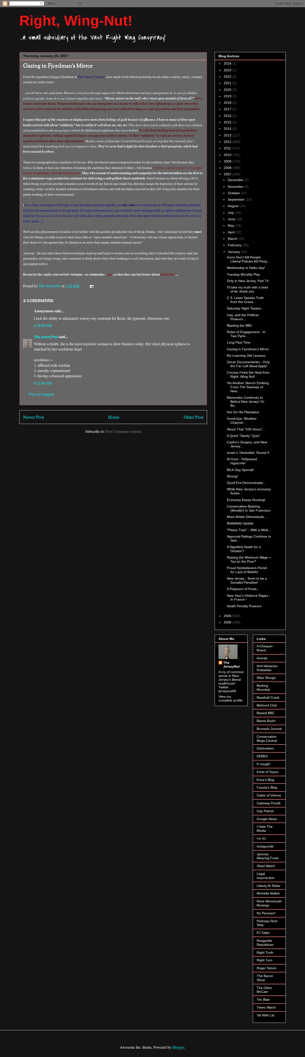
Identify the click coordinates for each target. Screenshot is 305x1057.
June (232, 219)
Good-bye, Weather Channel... (242, 420)
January (234, 252)
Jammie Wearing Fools (268, 856)
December (236, 180)
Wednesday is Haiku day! (246, 268)
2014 (228, 129)
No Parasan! (266, 913)
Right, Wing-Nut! (75, 21)
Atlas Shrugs (266, 678)
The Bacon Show (265, 978)
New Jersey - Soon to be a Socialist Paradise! (247, 580)
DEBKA (262, 756)
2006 (228, 616)
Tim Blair (263, 999)
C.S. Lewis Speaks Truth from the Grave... (245, 300)
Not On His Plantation (243, 412)
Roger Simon (266, 968)
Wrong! (232, 476)
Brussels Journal (269, 729)
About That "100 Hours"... (246, 429)
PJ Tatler (263, 933)
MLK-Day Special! (240, 470)
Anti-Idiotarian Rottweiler (267, 668)
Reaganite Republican (265, 943)
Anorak (262, 658)
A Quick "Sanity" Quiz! (243, 436)
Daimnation (265, 748)
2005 (228, 622)
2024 (228, 63)
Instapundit (265, 846)
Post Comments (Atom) (123, 431)
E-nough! (263, 764)
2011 (228, 148)
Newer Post (33, 417)
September (236, 199)
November (236, 186)
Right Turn (264, 960)
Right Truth (265, 952)
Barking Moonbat (263, 687)
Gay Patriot (265, 811)
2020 (228, 90)
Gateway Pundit (268, 803)
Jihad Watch (266, 866)
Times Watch (266, 1007)
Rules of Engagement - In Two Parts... (246, 334)
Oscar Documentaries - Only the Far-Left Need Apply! (248, 364)
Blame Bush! (266, 721)
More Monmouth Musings (269, 903)
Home (114, 417)
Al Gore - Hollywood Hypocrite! (242, 461)
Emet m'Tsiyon (268, 772)
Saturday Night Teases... (245, 308)
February (235, 245)
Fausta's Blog (267, 787)
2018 (228, 103)
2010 (228, 155)
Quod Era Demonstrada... (246, 483)
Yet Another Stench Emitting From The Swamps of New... (248, 387)
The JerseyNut (46, 336)
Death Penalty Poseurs (244, 606)
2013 (228, 135)
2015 (228, 122)
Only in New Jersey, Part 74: (248, 281)
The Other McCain (264, 990)
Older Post (193, 417)
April (231, 232)
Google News (267, 819)
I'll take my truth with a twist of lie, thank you (247, 289)
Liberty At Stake (268, 886)
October (234, 193)
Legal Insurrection (265, 876)
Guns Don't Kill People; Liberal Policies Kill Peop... (248, 259)
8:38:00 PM (43, 325)
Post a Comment (41, 394)
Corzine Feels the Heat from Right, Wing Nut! (248, 374)
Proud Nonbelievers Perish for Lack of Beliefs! (247, 570)
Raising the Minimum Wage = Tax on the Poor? (249, 559)
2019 (228, 96)
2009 (228, 161)
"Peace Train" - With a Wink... (249, 530)
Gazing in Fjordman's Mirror (248, 349)
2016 (228, 116)
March (233, 239)
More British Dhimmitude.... (247, 517)
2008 (228, 168)
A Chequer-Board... (265, 648)
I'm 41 (261, 838)
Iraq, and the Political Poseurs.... (243, 317)
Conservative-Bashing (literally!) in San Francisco (248, 508)
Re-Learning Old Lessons (246, 355)
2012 (228, 142)
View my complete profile (231, 698)
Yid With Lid (265, 1015)
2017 (228, 109)
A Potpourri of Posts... (243, 589)
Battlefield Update (240, 523)
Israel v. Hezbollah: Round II (248, 453)
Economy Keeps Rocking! (246, 500)
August (233, 206)
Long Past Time (238, 342)
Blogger (178, 1047)
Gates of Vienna (269, 795)
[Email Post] (91, 285)
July (231, 213)
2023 (228, 70)
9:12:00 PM (43, 383)
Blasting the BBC (239, 325)
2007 (228, 174)
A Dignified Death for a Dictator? (244, 549)
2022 (228, 76)
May (231, 225)
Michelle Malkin (268, 893)
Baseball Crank (268, 697)
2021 (228, 83)
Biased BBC (265, 713)
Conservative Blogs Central (267, 739)
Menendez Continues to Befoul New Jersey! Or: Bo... (246, 402)
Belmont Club (267, 705)
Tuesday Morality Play (243, 274)
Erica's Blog (265, 780)
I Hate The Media (265, 828)
